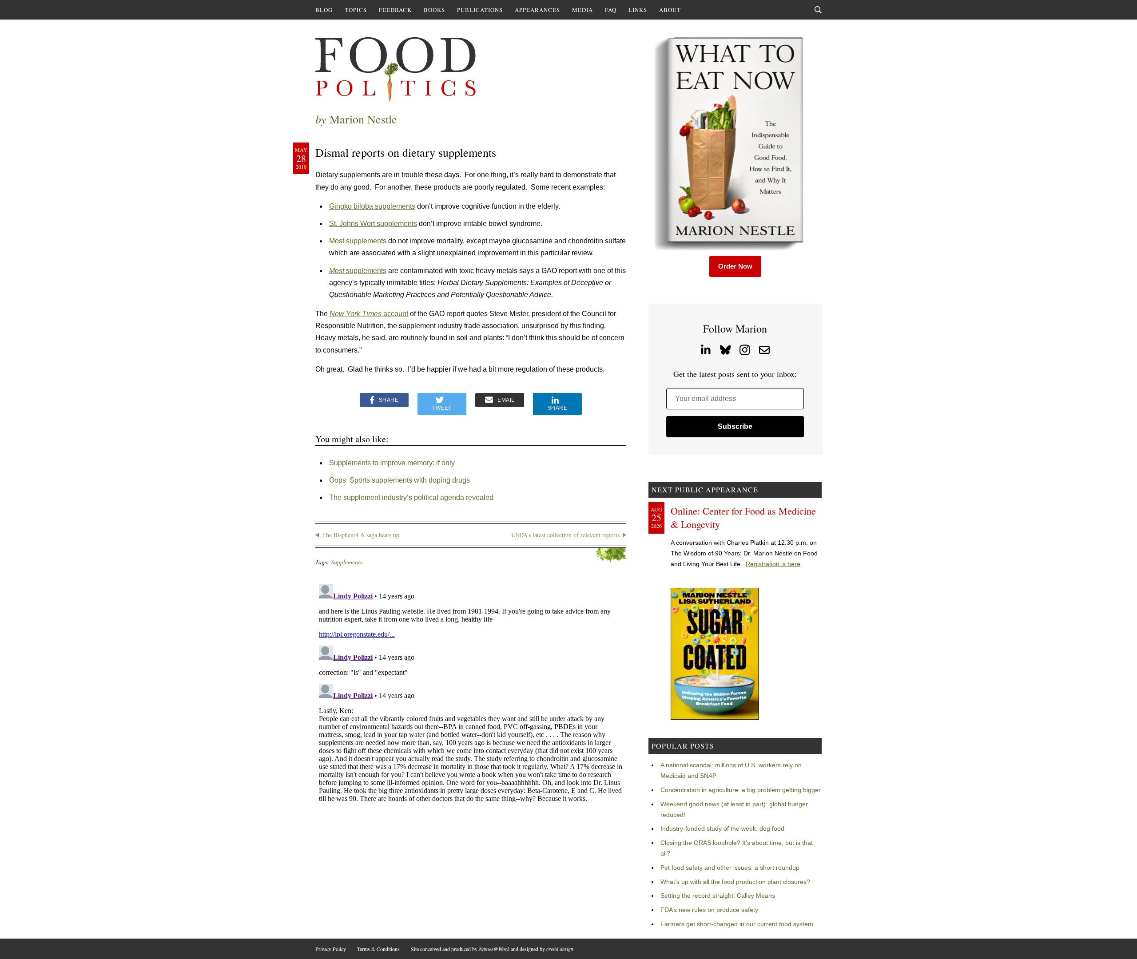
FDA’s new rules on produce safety (709, 909)
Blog (324, 10)
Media (582, 10)
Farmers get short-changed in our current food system (736, 923)
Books (434, 10)
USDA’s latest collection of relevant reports (565, 535)
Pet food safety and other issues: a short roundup (729, 867)
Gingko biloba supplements (372, 206)
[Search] (818, 10)
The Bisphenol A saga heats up (360, 535)
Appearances (537, 10)
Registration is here (773, 563)
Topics (356, 10)
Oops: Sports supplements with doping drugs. (400, 480)
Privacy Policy (330, 948)
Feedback (395, 10)
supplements (357, 270)
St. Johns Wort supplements (373, 223)
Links (637, 10)
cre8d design (559, 948)
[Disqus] (470, 692)
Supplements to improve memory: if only (392, 463)
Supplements (346, 562)
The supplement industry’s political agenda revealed (411, 497)
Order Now (735, 266)
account (369, 313)
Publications (480, 10)
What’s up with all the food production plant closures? (735, 881)
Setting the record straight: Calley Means (717, 895)
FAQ (610, 10)
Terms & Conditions (378, 948)
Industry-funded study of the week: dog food (722, 828)
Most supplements (357, 241)
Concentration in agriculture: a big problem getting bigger (740, 789)
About (670, 10)
